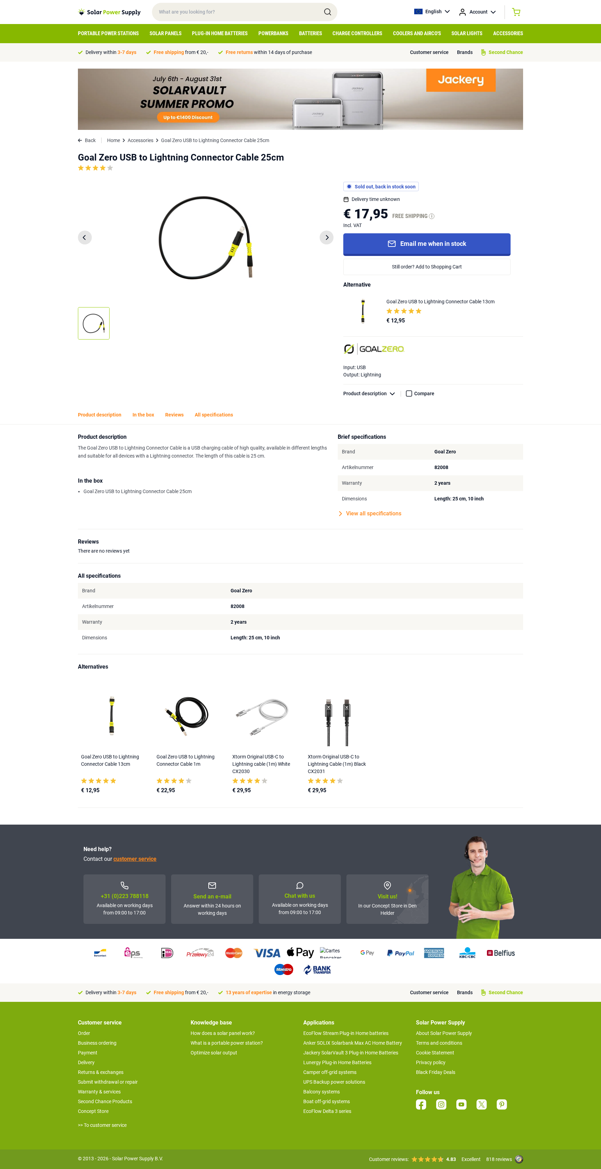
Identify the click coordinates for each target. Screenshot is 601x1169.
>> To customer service (102, 1125)
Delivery (86, 1062)
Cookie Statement (435, 1052)
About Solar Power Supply (444, 1033)
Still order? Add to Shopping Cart (427, 267)
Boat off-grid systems (326, 1101)
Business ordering (97, 1043)
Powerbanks (273, 33)
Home (113, 140)
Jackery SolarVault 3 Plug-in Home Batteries (350, 1052)
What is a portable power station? (227, 1043)
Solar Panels (166, 33)
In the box (143, 415)
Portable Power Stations (108, 33)
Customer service (429, 52)
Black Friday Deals (435, 1072)
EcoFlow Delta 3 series (327, 1111)
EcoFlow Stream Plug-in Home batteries (345, 1033)
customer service (135, 859)
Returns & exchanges (100, 1072)
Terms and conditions (439, 1043)
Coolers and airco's (417, 33)
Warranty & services (99, 1091)
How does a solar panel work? (223, 1033)
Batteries (310, 33)
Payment (87, 1052)
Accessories (508, 33)
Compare (424, 393)
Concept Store (93, 1111)
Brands (465, 52)
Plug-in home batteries (220, 33)
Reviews (174, 415)
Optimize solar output (214, 1052)
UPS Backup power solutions (334, 1082)
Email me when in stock (433, 243)
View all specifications (373, 513)
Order (84, 1033)
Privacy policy (431, 1062)
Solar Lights (466, 33)
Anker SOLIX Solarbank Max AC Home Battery (352, 1043)
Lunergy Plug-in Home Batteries (337, 1062)
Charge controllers (357, 33)
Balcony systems (321, 1091)
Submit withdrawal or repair (108, 1082)
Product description (365, 393)
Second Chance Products (105, 1101)
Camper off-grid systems (329, 1072)
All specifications (214, 415)
